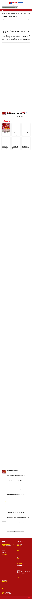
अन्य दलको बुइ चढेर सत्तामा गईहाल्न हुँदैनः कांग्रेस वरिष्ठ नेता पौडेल (16, 512)
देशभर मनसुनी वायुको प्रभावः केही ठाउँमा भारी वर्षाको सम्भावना (25, 148)
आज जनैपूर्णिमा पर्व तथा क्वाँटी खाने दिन (5, 133)
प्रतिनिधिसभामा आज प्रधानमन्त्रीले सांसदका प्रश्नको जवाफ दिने (5, 148)
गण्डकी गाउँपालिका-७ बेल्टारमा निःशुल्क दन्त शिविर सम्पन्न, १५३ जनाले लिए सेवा (15, 148)
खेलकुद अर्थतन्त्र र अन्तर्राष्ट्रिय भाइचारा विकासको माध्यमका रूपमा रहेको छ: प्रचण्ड (18, 517)
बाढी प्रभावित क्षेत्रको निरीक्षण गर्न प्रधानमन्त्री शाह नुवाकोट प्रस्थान (26, 134)
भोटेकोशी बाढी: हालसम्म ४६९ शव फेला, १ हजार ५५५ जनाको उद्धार (15, 134)
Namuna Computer (27, 597)
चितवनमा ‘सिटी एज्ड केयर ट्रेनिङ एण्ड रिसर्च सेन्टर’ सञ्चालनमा (15, 531)
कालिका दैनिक (5, 16)
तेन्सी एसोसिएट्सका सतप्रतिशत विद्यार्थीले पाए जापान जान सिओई (16, 522)
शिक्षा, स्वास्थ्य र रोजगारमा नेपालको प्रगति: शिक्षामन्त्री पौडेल (15, 527)
